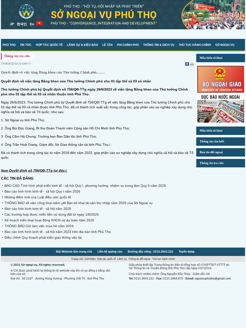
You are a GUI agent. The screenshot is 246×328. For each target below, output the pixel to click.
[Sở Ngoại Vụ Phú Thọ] (26, 20)
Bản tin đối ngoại (211, 152)
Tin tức (25, 45)
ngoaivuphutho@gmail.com (213, 278)
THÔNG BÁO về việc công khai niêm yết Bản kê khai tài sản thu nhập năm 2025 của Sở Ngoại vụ (79, 203)
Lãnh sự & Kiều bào (82, 45)
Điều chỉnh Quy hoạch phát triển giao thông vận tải (43, 237)
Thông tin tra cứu (211, 163)
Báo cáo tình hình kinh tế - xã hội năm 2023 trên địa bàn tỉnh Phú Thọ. (58, 231)
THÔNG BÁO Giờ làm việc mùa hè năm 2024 (39, 226)
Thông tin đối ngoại (139, 258)
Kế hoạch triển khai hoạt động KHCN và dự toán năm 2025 (49, 220)
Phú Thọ (9, 45)
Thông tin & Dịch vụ (158, 45)
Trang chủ (77, 258)
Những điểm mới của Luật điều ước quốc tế (38, 197)
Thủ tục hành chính (195, 45)
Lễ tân (107, 45)
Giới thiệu (90, 258)
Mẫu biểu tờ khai (211, 58)
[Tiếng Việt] (39, 23)
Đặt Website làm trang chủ (74, 251)
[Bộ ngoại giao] (220, 91)
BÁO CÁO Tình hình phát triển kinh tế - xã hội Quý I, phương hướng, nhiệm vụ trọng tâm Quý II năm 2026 (85, 185)
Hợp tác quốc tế (49, 45)
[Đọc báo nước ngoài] (220, 121)
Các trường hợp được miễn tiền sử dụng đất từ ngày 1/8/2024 (52, 214)
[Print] (192, 65)
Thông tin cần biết (212, 141)
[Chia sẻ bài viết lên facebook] (187, 65)
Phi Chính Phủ (128, 45)
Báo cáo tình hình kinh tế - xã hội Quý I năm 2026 (42, 191)
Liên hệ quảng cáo (110, 251)
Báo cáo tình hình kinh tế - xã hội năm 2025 (38, 208)
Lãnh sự (122, 258)
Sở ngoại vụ (224, 45)
